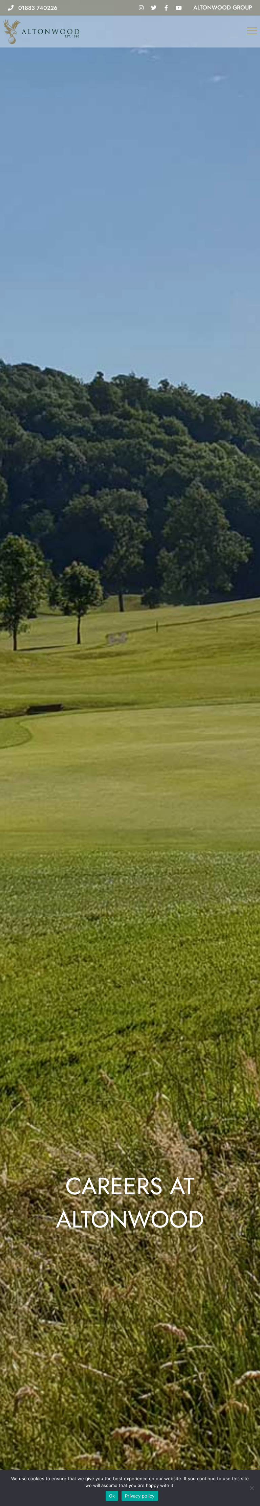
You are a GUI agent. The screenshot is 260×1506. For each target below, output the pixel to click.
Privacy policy (140, 1496)
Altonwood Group (222, 7)
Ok (112, 1496)
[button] (252, 31)
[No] (251, 1488)
